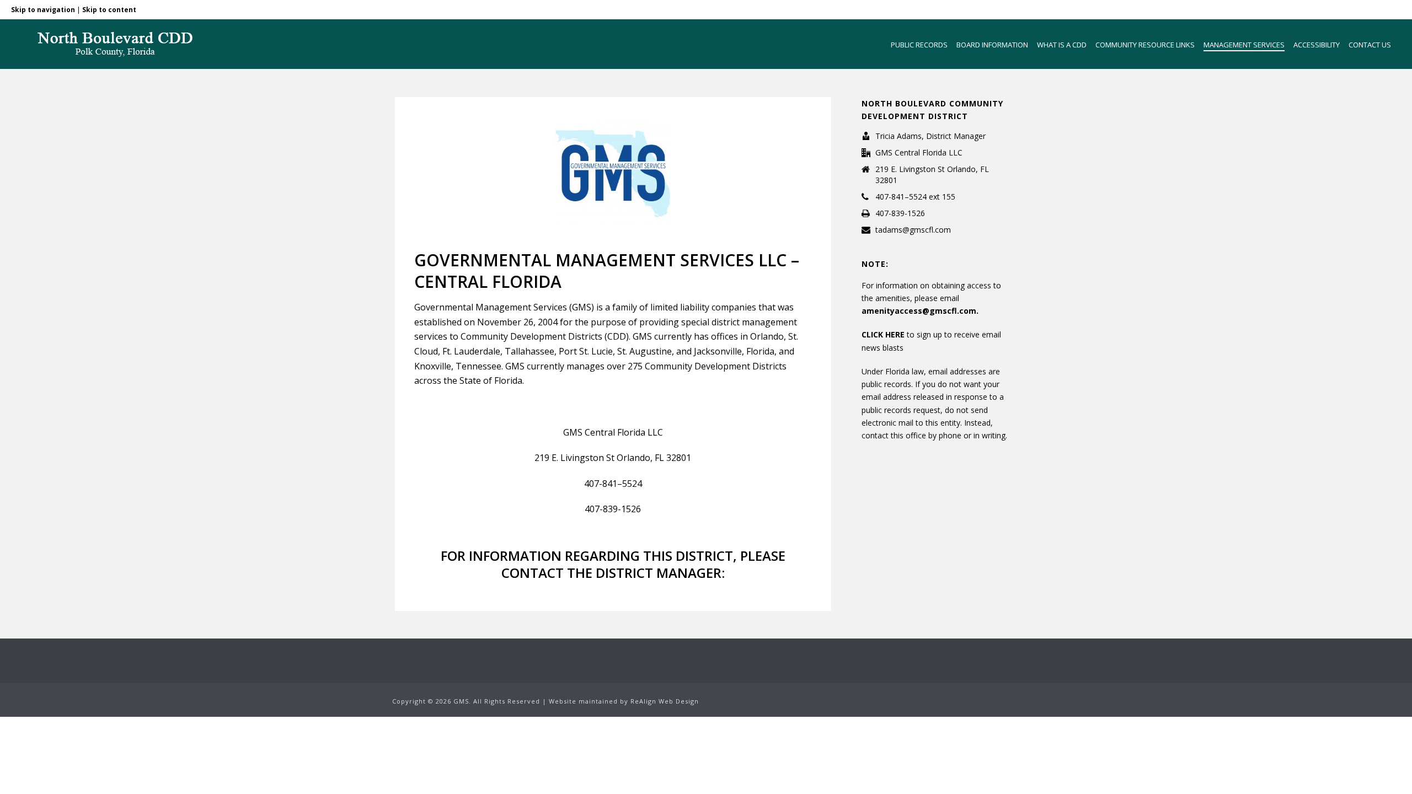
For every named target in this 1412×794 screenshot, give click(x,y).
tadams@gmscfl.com (913, 230)
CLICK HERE (884, 334)
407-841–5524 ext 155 (915, 197)
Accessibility (1316, 45)
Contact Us (1370, 45)
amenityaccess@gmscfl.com (919, 310)
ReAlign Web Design (664, 701)
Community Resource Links (1145, 45)
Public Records (919, 45)
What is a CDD (1062, 45)
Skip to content (109, 9)
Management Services (1244, 45)
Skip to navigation (43, 9)
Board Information (992, 45)
